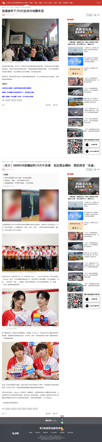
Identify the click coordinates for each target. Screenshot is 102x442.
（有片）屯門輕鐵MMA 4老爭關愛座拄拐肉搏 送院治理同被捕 (91, 80)
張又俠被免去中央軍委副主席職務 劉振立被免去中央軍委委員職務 (91, 59)
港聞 (3, 15)
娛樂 (3, 169)
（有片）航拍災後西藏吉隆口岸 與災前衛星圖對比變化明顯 (91, 120)
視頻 (30, 3)
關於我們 (45, 432)
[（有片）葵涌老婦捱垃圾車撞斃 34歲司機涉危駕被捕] (75, 132)
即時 (26, 3)
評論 (35, 3)
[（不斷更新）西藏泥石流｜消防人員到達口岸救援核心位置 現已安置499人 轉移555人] (83, 31)
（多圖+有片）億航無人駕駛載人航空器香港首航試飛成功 (91, 49)
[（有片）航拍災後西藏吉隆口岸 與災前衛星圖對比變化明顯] (75, 122)
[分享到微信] (62, 422)
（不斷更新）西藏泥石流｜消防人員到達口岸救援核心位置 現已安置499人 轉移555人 (83, 43)
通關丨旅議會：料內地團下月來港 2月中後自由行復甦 (17, 96)
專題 (71, 3)
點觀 (40, 3)
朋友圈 (65, 3)
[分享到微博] (62, 429)
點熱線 (30, 432)
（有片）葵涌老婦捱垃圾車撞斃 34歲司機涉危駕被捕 (91, 130)
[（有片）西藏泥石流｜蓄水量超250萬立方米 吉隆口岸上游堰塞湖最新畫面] (75, 112)
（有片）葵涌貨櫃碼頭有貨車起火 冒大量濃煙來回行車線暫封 (91, 90)
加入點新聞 (54, 432)
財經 (50, 3)
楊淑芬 (19, 100)
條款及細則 (70, 432)
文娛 (55, 3)
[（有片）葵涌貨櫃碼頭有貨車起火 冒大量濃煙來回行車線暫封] (75, 91)
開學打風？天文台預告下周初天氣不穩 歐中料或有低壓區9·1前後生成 (91, 100)
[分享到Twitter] (62, 426)
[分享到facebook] (62, 419)
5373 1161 (46, 436)
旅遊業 (8, 100)
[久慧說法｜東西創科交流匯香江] (75, 71)
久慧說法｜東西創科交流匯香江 (91, 69)
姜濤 (25, 408)
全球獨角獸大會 (18, 3)
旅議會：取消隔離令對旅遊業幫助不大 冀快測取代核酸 (18, 92)
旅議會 (13, 100)
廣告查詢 (38, 432)
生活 (45, 3)
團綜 (20, 408)
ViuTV (8, 408)
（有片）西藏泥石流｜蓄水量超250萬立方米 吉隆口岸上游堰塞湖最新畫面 (91, 110)
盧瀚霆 (35, 408)
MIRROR (14, 408)
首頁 (9, 3)
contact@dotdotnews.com (57, 436)
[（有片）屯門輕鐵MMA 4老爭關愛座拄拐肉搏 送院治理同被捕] (75, 81)
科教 (59, 3)
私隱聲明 (62, 432)
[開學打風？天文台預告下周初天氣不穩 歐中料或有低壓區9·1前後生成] (75, 102)
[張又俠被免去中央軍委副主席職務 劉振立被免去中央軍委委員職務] (75, 61)
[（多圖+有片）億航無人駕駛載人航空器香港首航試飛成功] (75, 51)
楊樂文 (29, 408)
